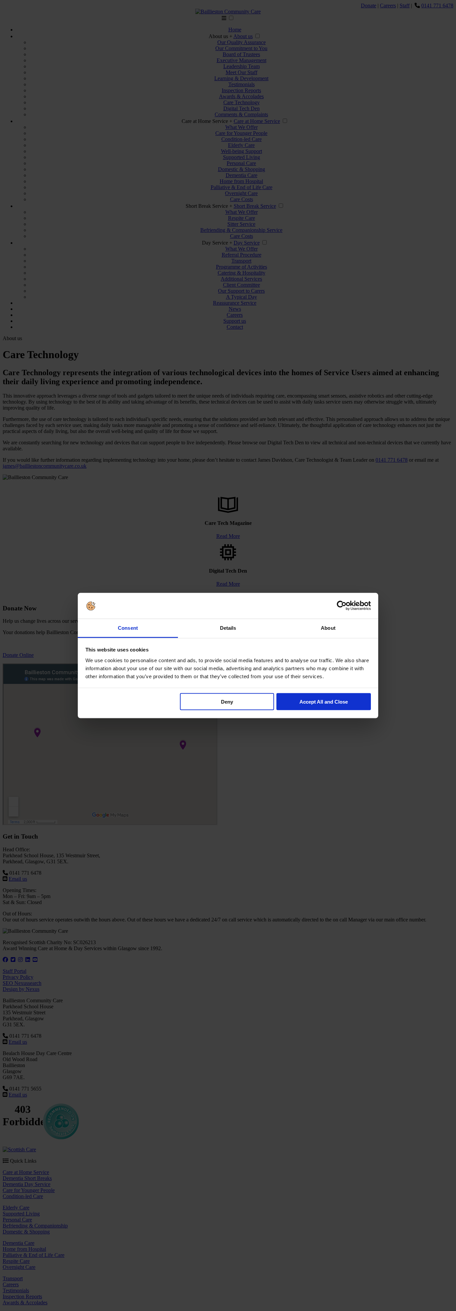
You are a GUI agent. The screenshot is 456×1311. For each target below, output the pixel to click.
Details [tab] (228, 627)
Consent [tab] (128, 627)
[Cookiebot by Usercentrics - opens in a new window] (341, 606)
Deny (227, 702)
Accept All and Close (323, 702)
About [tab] (328, 627)
